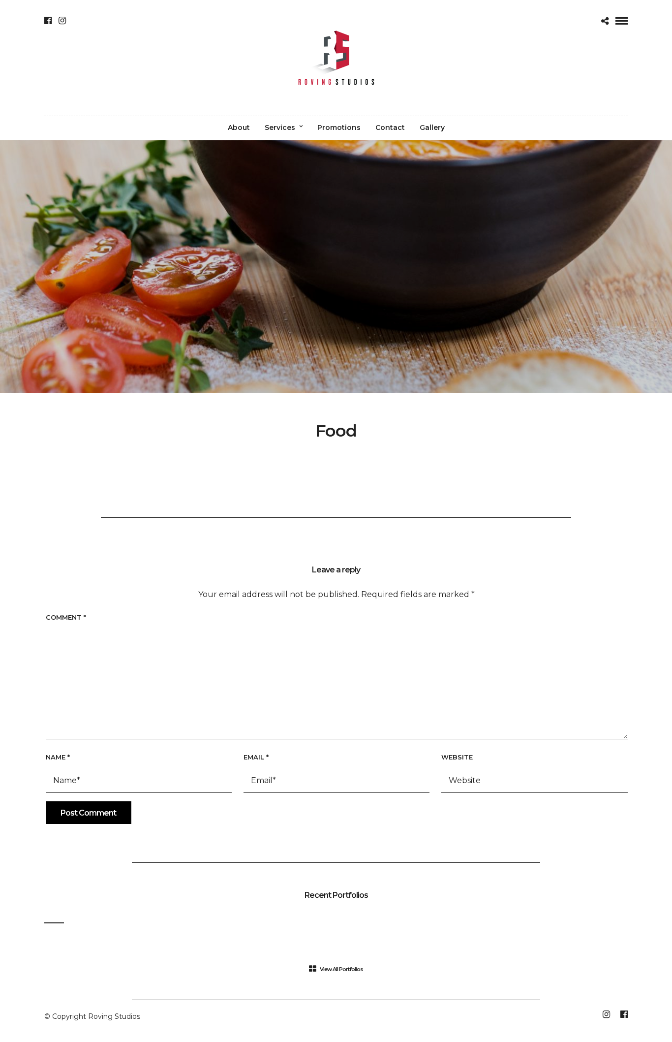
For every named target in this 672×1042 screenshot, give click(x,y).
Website (457, 757)
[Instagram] (62, 20)
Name (58, 757)
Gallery (432, 127)
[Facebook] (48, 20)
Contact (390, 127)
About (239, 127)
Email (256, 757)
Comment (66, 617)
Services (280, 127)
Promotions (339, 127)
